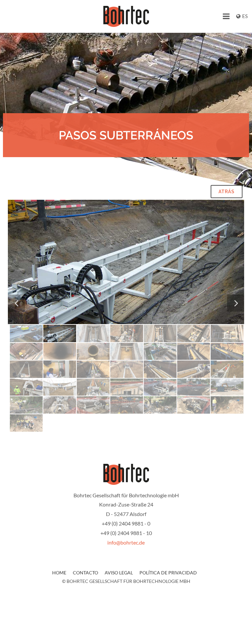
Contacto (85, 572)
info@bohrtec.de (126, 542)
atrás (227, 191)
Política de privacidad (168, 572)
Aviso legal (119, 572)
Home (59, 572)
